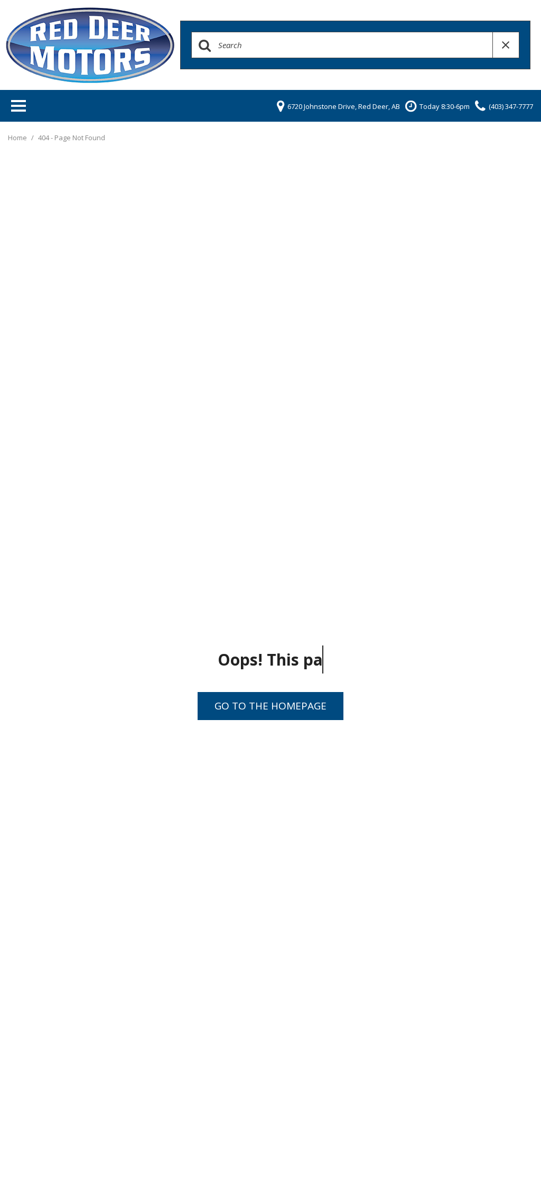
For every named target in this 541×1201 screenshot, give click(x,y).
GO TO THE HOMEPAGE (270, 706)
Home (18, 137)
